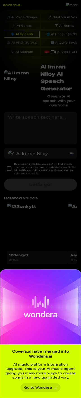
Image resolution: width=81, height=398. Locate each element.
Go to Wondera (40, 387)
